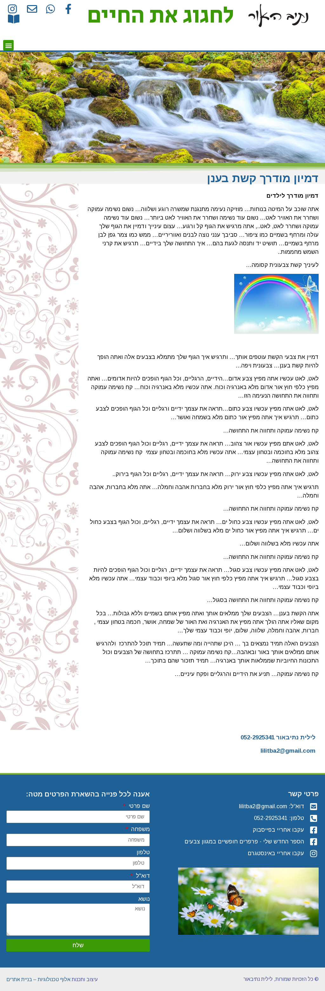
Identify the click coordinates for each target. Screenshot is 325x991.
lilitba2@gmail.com (288, 750)
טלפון (143, 852)
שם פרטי (138, 806)
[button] (8, 45)
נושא (144, 899)
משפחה (139, 829)
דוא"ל (142, 876)
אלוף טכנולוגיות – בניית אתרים (38, 979)
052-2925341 (258, 737)
